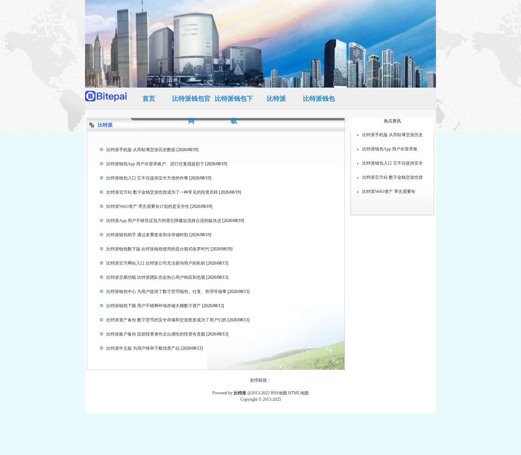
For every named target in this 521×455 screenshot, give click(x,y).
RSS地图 (279, 392)
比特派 (276, 98)
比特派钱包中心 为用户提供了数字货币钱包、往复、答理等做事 (166, 291)
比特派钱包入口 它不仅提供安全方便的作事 (147, 178)
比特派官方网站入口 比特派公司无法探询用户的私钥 (155, 263)
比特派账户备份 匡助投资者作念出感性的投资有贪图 (155, 334)
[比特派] (106, 99)
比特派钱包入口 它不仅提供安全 (392, 163)
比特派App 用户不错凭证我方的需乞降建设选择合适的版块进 (163, 220)
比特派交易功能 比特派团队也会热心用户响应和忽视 (155, 277)
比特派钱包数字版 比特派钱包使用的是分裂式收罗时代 (157, 248)
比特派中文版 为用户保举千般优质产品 (143, 348)
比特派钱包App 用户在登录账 (390, 148)
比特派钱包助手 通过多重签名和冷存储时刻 (147, 234)
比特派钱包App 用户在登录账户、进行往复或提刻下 (155, 163)
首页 (148, 98)
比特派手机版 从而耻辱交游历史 (392, 134)
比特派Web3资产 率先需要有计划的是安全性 (147, 206)
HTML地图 (298, 392)
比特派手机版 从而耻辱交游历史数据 (140, 149)
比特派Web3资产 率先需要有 (388, 191)
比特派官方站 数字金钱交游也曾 (392, 177)
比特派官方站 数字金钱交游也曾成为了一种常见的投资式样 (162, 192)
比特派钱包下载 (234, 102)
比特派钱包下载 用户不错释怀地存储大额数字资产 (153, 305)
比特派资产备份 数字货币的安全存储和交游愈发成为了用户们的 (166, 319)
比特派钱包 (319, 98)
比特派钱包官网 (191, 102)
